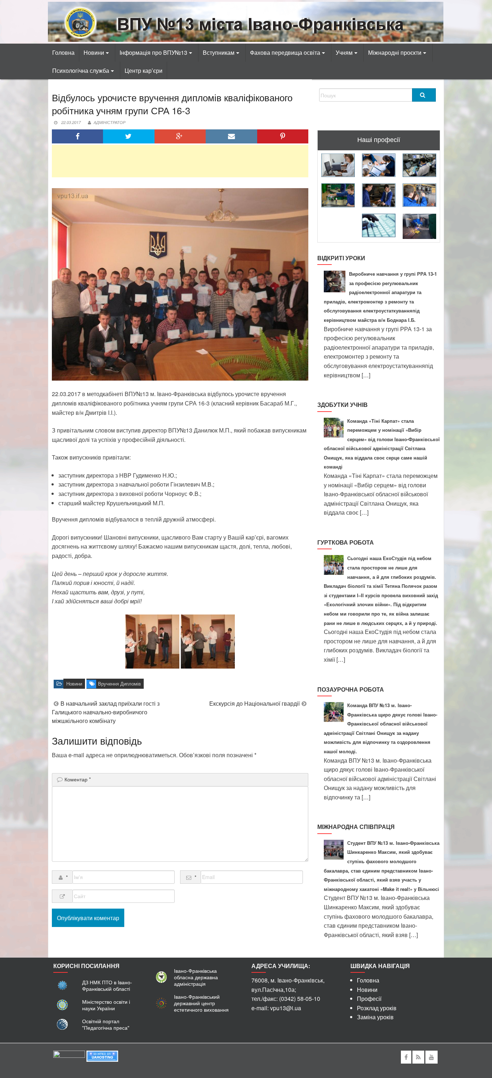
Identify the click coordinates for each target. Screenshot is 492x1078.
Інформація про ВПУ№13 (153, 52)
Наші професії (378, 139)
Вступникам (218, 52)
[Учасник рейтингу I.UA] (69, 1055)
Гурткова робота (345, 542)
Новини (94, 52)
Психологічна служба (80, 70)
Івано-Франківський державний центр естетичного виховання (201, 1003)
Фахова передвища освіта (285, 52)
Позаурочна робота (350, 689)
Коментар (77, 779)
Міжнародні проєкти (394, 52)
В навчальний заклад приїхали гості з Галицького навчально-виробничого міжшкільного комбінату (106, 712)
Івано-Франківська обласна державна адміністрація (196, 977)
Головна (63, 52)
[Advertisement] (180, 161)
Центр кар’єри (143, 70)
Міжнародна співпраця (356, 826)
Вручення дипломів (119, 683)
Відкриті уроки (341, 258)
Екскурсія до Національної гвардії (254, 703)
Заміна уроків (375, 1017)
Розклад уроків (377, 1008)
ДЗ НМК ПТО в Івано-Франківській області (107, 985)
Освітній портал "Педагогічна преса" (105, 1024)
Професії (369, 998)
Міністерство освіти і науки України (106, 1005)
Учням (344, 52)
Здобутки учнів (342, 404)
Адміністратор (109, 122)
